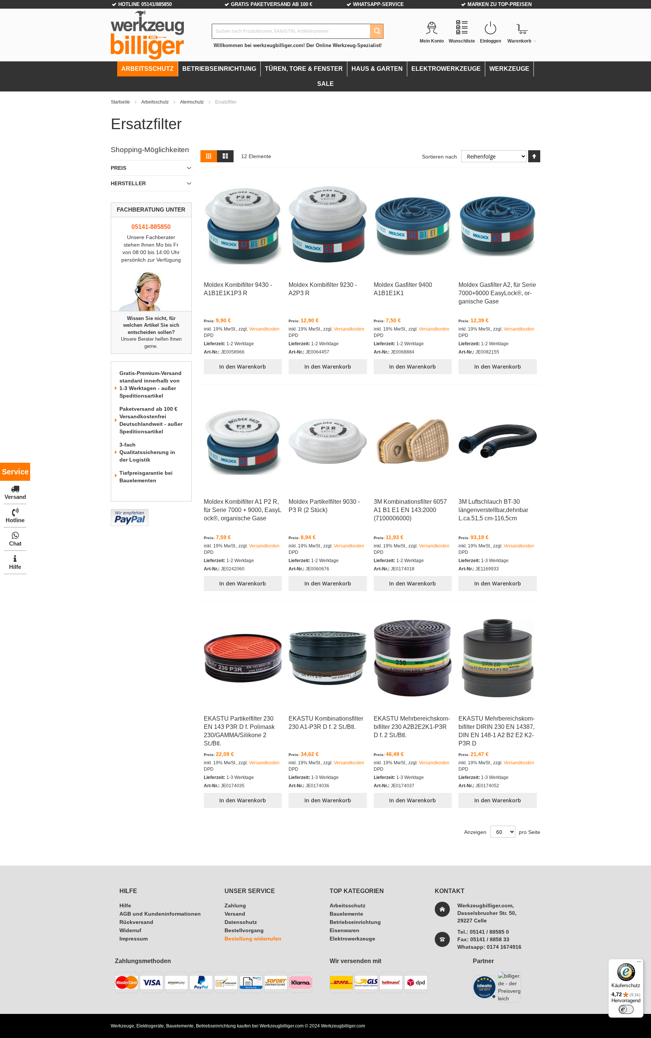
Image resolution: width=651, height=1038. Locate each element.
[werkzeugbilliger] (147, 35)
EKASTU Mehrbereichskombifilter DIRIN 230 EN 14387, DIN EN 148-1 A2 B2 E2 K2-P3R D (496, 731)
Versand (235, 914)
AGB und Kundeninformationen (160, 914)
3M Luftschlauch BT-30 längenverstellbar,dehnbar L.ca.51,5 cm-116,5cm (493, 509)
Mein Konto (432, 41)
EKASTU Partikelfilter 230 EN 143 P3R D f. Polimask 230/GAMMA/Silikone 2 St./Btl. (239, 731)
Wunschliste (462, 41)
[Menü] (638, 963)
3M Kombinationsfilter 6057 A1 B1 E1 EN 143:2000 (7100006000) (410, 509)
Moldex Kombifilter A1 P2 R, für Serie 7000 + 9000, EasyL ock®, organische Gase (242, 509)
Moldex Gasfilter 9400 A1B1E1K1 (403, 289)
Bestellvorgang (244, 930)
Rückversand (136, 922)
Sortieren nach (439, 157)
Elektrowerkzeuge (352, 939)
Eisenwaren (344, 930)
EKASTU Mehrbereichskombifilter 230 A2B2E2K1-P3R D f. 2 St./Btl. (412, 726)
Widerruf (130, 930)
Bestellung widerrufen (253, 939)
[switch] (626, 1009)
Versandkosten (264, 329)
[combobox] (298, 31)
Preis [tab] (118, 168)
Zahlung (235, 905)
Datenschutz (241, 922)
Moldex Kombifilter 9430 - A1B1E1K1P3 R (238, 289)
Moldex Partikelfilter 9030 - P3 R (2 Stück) (324, 505)
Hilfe (125, 905)
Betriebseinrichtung (355, 922)
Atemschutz (192, 102)
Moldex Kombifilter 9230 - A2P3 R (323, 289)
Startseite (121, 102)
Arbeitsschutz (155, 102)
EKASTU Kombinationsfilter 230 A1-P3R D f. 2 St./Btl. (326, 722)
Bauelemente (346, 914)
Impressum (133, 939)
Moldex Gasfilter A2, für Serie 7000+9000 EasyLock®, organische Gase (497, 293)
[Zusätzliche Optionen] (129, 513)
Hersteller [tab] (128, 183)
